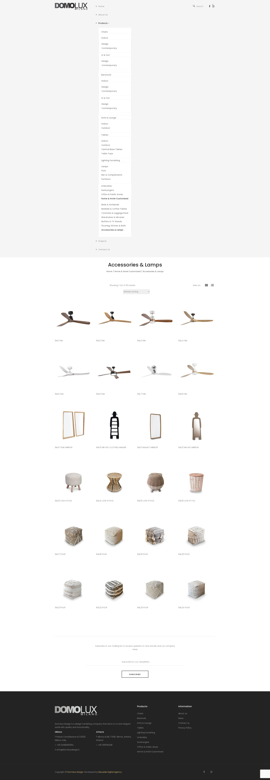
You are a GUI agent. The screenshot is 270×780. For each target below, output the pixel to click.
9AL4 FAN (182, 340)
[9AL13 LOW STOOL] (73, 478)
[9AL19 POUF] (155, 531)
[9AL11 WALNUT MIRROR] (155, 424)
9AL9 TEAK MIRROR (63, 447)
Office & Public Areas (147, 746)
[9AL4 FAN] (196, 318)
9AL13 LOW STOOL (63, 500)
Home (109, 271)
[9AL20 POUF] (196, 531)
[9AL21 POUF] (73, 585)
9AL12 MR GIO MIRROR (188, 447)
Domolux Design (75, 772)
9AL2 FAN (100, 340)
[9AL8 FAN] (196, 371)
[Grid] (206, 285)
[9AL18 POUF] (114, 531)
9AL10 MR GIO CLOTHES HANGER (111, 447)
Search (199, 6)
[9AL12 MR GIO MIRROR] (196, 424)
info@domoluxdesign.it (68, 749)
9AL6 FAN (100, 394)
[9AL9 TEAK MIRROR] (73, 424)
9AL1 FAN (59, 340)
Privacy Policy (185, 727)
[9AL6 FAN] (114, 371)
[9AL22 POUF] (114, 585)
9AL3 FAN (141, 340)
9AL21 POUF (60, 607)
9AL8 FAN (182, 394)
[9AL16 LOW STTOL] (196, 478)
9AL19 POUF (142, 554)
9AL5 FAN (59, 394)
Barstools (141, 718)
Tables (140, 727)
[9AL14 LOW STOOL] (114, 478)
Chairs (140, 713)
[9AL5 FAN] (73, 371)
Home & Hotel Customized (127, 271)
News (180, 718)
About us (182, 713)
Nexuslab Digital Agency (110, 772)
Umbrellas (142, 737)
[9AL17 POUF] (73, 531)
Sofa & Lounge (144, 723)
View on (196, 285)
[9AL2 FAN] (114, 318)
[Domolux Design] (73, 6)
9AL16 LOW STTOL (186, 500)
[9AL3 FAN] (155, 318)
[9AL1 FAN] (73, 318)
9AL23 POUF (142, 607)
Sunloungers (143, 742)
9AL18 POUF (101, 554)
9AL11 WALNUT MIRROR (147, 447)
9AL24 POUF (184, 607)
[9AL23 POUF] (155, 585)
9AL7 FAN (141, 394)
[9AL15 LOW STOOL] (155, 478)
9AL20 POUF (184, 554)
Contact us (183, 723)
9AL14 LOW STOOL (105, 500)
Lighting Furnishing (146, 732)
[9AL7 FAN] (155, 371)
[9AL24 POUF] (196, 585)
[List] (212, 285)
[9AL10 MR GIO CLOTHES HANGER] (114, 424)
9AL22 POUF (101, 607)
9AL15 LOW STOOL (145, 500)
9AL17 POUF (60, 554)
